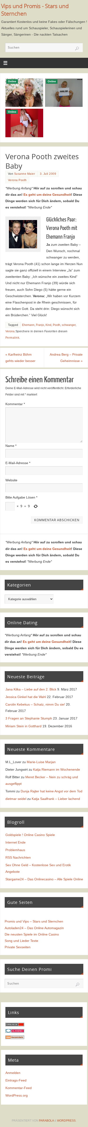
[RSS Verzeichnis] (14, 1038)
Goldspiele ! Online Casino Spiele (30, 835)
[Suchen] (77, 48)
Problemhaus (15, 850)
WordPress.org (16, 1095)
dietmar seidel (15, 799)
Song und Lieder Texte (21, 941)
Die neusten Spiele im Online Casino (32, 934)
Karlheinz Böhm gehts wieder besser (20, 358)
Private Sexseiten (18, 947)
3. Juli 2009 (48, 173)
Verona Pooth (17, 180)
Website (11, 480)
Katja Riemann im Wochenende (56, 769)
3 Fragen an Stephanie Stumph (28, 718)
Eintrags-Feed (16, 1080)
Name (10, 446)
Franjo (40, 325)
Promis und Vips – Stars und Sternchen (34, 921)
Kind (48, 325)
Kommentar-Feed (18, 1088)
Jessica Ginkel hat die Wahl (25, 697)
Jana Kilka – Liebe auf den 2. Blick (30, 689)
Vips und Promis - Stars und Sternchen (35, 9)
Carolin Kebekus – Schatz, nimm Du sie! (35, 704)
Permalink (12, 337)
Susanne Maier (24, 173)
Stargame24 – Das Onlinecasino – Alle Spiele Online (44, 879)
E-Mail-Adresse (17, 463)
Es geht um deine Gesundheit (47, 194)
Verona (10, 331)
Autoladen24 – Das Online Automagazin (34, 928)
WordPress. (66, 1120)
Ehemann (28, 325)
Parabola (46, 1120)
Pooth (56, 325)
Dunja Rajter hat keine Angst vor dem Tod (51, 791)
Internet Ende (15, 842)
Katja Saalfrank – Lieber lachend (56, 799)
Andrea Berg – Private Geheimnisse (66, 358)
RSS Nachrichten (18, 857)
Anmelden (12, 1073)
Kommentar (15, 404)
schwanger (69, 325)
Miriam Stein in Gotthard (23, 726)
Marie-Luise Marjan (41, 762)
